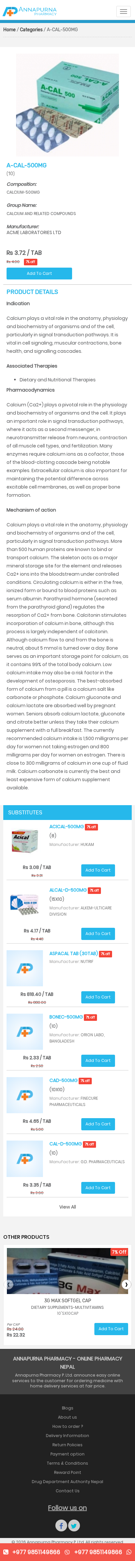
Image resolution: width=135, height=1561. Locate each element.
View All (67, 1207)
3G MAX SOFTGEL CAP (67, 1301)
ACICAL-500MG (72, 826)
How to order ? (67, 1426)
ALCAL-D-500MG (74, 890)
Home (9, 30)
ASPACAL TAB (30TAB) (79, 953)
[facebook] (61, 1525)
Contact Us (68, 1491)
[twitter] (74, 1525)
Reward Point (67, 1472)
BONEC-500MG (72, 1017)
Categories (31, 30)
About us (67, 1417)
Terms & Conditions (67, 1463)
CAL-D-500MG (71, 1144)
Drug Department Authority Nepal (67, 1481)
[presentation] (8, 1284)
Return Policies (67, 1445)
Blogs (67, 1408)
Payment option (67, 1454)
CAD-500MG (69, 1080)
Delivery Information (67, 1435)
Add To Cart (39, 273)
